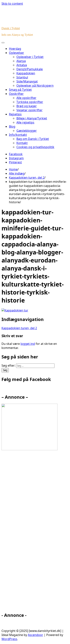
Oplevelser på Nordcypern (35, 85)
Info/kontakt (18, 135)
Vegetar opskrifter (29, 110)
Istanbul (22, 77)
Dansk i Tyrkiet (10, 28)
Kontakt (22, 143)
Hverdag (15, 49)
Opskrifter (16, 94)
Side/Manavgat (27, 81)
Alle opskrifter (26, 98)
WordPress (9, 639)
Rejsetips (15, 114)
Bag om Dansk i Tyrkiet (32, 139)
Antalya (21, 65)
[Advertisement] (35, 532)
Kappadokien (25, 73)
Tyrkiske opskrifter (29, 102)
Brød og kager (26, 106)
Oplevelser (16, 53)
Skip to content (12, 3)
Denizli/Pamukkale (29, 69)
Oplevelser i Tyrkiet (29, 57)
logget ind (28, 344)
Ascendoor (35, 635)
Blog (12, 126)
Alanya (21, 61)
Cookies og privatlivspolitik (35, 147)
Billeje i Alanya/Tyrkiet (31, 118)
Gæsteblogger (26, 131)
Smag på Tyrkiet (20, 90)
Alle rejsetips (25, 122)
